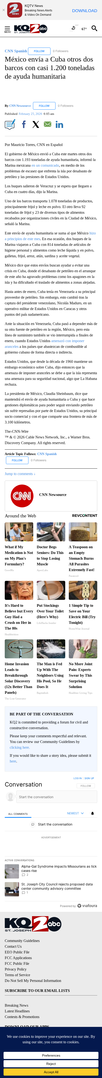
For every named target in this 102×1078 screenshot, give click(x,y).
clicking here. (20, 747)
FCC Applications (18, 958)
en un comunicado (45, 165)
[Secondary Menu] (11, 28)
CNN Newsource (20, 105)
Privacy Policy (16, 969)
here (13, 761)
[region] (51, 843)
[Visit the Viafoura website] (87, 906)
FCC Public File (17, 963)
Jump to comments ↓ (20, 474)
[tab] (18, 813)
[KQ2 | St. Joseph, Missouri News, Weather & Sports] (33, 28)
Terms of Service (17, 975)
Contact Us (13, 946)
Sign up (89, 778)
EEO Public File (17, 952)
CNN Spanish (47, 454)
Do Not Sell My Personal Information (33, 981)
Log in (78, 778)
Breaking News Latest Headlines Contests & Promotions (22, 1011)
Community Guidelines (22, 941)
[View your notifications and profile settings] (92, 813)
